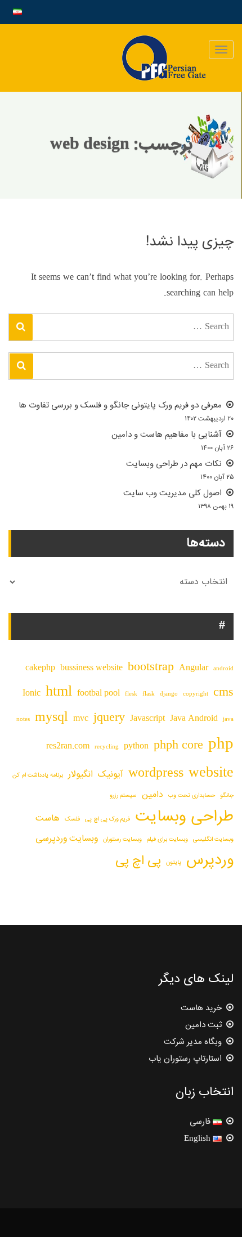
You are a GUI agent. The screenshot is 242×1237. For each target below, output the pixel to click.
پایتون (173, 862)
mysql (51, 717)
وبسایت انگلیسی (213, 839)
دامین (152, 795)
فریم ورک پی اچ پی (107, 819)
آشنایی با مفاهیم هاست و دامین (166, 435)
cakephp (40, 668)
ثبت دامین (203, 1025)
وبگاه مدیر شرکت (193, 1042)
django (169, 694)
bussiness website (91, 668)
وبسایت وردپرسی (66, 838)
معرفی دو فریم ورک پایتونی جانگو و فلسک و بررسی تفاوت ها (120, 405)
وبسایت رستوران (122, 839)
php (221, 745)
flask (148, 694)
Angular (193, 668)
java (228, 719)
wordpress (155, 773)
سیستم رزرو (123, 795)
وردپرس (210, 860)
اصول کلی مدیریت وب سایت (172, 493)
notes (23, 719)
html (59, 692)
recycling (107, 747)
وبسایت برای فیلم (167, 839)
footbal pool (98, 693)
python (136, 746)
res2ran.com (67, 746)
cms (223, 693)
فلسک (72, 819)
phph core (178, 746)
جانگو (227, 795)
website (211, 773)
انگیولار (80, 774)
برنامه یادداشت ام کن (37, 775)
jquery (109, 718)
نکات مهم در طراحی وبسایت (174, 464)
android (223, 669)
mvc (80, 719)
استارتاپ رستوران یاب (185, 1059)
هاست (47, 818)
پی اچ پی (138, 861)
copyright (195, 694)
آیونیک (110, 774)
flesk (131, 694)
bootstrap (151, 667)
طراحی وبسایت (184, 817)
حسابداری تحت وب (191, 795)
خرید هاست (201, 1008)
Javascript (147, 719)
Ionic (32, 693)
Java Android (194, 719)
